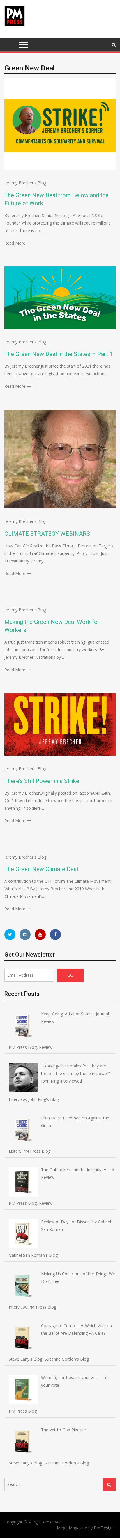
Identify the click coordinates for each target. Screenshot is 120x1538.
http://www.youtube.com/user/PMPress (40, 934)
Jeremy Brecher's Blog (25, 183)
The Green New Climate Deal (41, 869)
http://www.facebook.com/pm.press (55, 934)
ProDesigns (105, 1527)
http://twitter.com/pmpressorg (9, 934)
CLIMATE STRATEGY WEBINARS (47, 533)
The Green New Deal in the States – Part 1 (58, 353)
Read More (14, 243)
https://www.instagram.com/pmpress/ (25, 934)
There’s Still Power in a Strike (41, 780)
